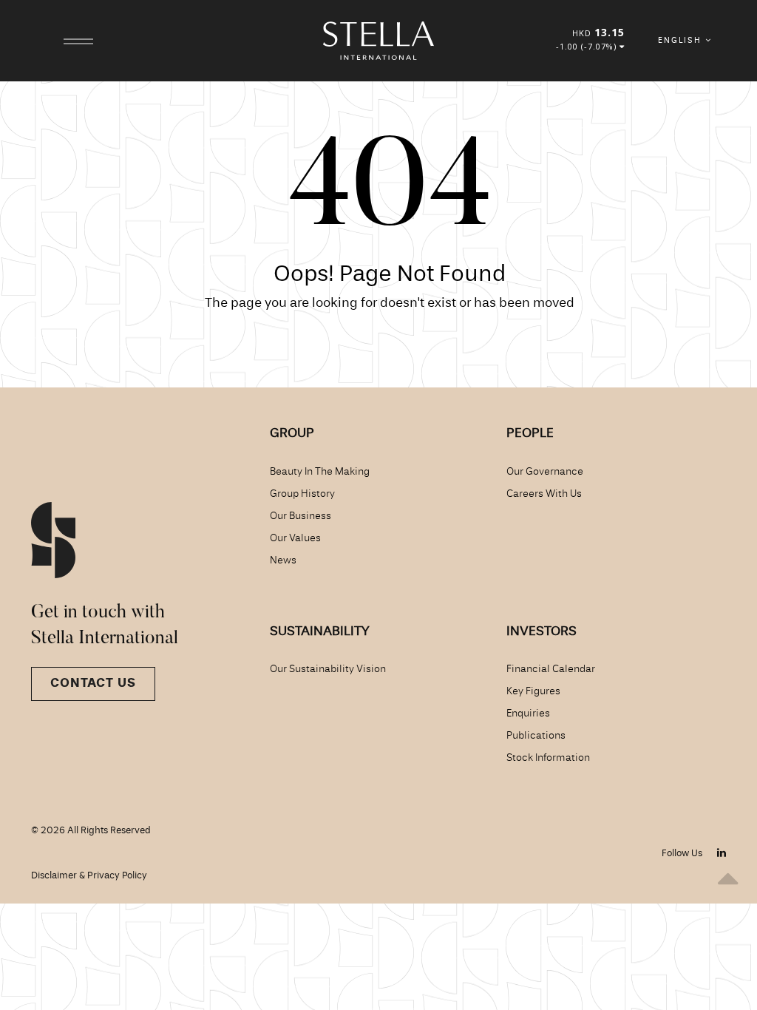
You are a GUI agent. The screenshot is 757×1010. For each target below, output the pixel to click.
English (681, 40)
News (283, 560)
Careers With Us (544, 494)
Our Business (300, 516)
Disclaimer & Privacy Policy (89, 876)
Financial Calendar (550, 669)
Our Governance (544, 472)
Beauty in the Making (320, 472)
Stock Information (548, 758)
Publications (536, 736)
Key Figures (533, 691)
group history (302, 494)
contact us (93, 683)
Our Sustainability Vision (328, 669)
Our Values (295, 538)
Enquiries (528, 713)
